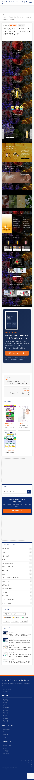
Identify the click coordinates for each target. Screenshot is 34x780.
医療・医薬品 (6, 729)
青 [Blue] (7, 621)
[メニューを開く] (30, 2)
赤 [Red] (23, 614)
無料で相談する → (17, 510)
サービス (5, 732)
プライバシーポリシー (7, 689)
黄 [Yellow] (17, 617)
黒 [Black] (24, 621)
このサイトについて (6, 691)
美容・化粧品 (13, 25)
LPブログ (5, 748)
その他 (4, 737)
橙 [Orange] (8, 617)
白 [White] (7, 614)
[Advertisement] (17, 9)
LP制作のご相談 (7, 745)
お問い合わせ (6, 753)
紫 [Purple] (21, 25)
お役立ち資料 (6, 751)
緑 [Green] (25, 617)
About (25, 760)
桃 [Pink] (16, 614)
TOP (3, 14)
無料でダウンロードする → (17, 353)
